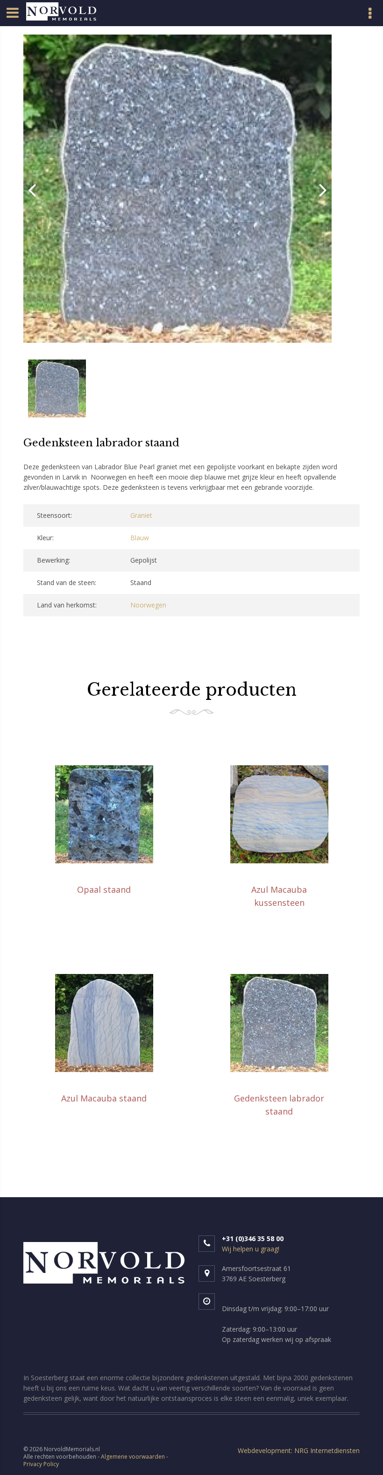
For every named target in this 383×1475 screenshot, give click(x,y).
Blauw (139, 537)
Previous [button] (32, 190)
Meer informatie (105, 913)
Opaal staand (104, 889)
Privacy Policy (41, 1464)
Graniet (141, 515)
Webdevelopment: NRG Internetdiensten (299, 1450)
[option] (177, 190)
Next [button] (323, 190)
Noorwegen (148, 604)
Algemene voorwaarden (133, 1457)
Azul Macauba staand (104, 1098)
